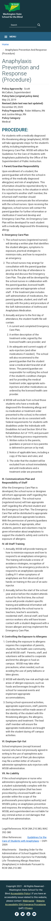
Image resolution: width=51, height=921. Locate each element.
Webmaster (28, 900)
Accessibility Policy (20, 893)
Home (5, 44)
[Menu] (6, 37)
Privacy (29, 908)
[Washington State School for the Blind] (12, 10)
